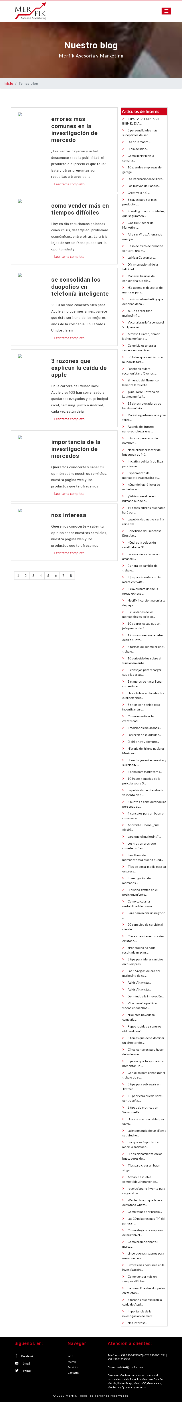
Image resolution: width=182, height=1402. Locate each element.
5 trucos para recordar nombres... (140, 440)
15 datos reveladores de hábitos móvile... (141, 405)
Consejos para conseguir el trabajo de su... (143, 1075)
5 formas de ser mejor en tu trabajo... (143, 649)
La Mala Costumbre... (141, 257)
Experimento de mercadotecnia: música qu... (141, 475)
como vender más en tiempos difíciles (80, 209)
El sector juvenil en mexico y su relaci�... (144, 762)
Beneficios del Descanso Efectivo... (142, 533)
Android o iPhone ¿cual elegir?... (140, 827)
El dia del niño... (137, 149)
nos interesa (68, 515)
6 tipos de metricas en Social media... (140, 1109)
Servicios (73, 1367)
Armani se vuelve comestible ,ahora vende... (140, 1179)
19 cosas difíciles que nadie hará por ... (143, 510)
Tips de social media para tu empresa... (144, 869)
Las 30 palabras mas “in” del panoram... (143, 1221)
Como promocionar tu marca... (140, 1244)
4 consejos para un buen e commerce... (143, 815)
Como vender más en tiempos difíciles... (139, 1279)
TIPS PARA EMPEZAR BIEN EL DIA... (140, 121)
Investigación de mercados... (136, 880)
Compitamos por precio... (144, 1212)
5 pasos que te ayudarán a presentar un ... (143, 1063)
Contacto (73, 1372)
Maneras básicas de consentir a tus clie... (138, 278)
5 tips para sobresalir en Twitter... (141, 1086)
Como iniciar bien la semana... (138, 158)
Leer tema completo (69, 184)
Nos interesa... (137, 1323)
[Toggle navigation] (166, 11)
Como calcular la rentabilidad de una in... (138, 903)
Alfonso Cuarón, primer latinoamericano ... (141, 336)
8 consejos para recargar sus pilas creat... (141, 672)
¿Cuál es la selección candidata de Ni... (139, 544)
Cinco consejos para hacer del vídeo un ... (143, 1052)
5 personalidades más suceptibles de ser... (139, 132)
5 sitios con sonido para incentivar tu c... (141, 707)
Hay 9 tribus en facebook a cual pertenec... (143, 695)
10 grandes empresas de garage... (142, 169)
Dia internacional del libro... (145, 179)
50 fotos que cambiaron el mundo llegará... (142, 359)
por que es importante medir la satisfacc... (140, 1144)
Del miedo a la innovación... (145, 996)
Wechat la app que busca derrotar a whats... (142, 1202)
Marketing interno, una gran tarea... (144, 417)
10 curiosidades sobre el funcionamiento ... (141, 660)
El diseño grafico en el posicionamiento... (140, 892)
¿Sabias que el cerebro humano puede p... (140, 498)
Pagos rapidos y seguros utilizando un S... (141, 1028)
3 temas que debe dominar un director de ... (143, 1040)
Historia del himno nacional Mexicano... (143, 751)
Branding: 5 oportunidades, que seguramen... (143, 213)
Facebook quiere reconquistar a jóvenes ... (139, 371)
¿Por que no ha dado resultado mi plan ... (139, 950)
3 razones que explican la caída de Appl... (142, 1302)
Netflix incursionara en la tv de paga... (143, 602)
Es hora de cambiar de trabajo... (140, 568)
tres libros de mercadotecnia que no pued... (142, 857)
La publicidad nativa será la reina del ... (143, 521)
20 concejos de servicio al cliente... (142, 927)
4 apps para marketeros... (144, 772)
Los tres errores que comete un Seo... (139, 845)
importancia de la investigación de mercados (76, 449)
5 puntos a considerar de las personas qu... (144, 804)
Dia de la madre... (138, 142)
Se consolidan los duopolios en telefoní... (144, 1290)
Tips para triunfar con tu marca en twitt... (141, 579)
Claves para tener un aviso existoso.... (143, 938)
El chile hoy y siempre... (143, 741)
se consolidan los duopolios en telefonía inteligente (80, 286)
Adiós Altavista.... (139, 982)
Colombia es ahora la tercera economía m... (139, 348)
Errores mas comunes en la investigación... (143, 1267)
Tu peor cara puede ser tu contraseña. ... (142, 1098)
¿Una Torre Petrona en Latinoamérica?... (140, 394)
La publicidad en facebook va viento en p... (142, 792)
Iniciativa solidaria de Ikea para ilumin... (142, 463)
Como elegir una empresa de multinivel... (142, 1232)
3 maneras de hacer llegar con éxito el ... (142, 684)
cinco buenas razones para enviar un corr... (143, 1255)
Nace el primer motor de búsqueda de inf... (141, 452)
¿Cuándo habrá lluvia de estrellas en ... (141, 487)
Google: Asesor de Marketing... (138, 225)
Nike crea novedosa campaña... (138, 1017)
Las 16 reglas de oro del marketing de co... (141, 973)
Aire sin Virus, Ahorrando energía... (142, 236)
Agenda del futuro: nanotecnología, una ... (138, 429)
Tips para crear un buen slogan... (141, 1167)
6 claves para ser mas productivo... (139, 202)
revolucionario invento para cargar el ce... (143, 1191)
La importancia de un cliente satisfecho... (144, 1133)
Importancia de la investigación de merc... (138, 1313)
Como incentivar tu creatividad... (138, 718)
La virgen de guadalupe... (144, 735)
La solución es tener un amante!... (141, 556)
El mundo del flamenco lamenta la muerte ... (140, 382)
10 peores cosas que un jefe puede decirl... (141, 626)
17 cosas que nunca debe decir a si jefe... (142, 637)
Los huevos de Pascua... (143, 186)
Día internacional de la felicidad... (140, 266)
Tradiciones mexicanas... (144, 728)
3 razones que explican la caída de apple (79, 368)
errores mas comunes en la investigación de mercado (74, 129)
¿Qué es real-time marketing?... (137, 313)
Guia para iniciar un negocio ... (143, 915)
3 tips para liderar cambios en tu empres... (142, 961)
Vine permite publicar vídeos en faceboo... (139, 1005)
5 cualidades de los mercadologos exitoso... (138, 614)
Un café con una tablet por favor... (143, 1121)
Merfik (72, 1361)
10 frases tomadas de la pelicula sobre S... (141, 781)
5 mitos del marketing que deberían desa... (142, 301)
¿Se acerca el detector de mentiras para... (142, 290)
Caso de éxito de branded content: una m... (142, 248)
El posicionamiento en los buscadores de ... (142, 1156)
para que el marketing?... (144, 836)
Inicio (8, 83)
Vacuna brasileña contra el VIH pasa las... (143, 324)
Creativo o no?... (138, 192)
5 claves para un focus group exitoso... (140, 591)
